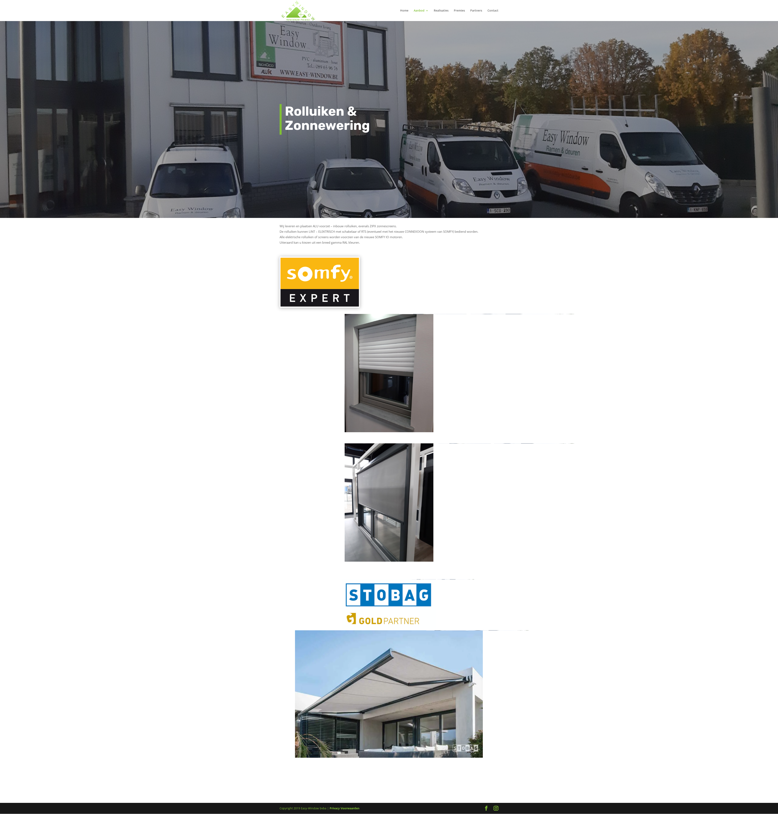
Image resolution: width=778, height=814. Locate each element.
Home (404, 10)
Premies (459, 10)
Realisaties (441, 10)
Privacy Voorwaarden (344, 808)
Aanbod (419, 10)
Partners (476, 10)
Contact (492, 10)
